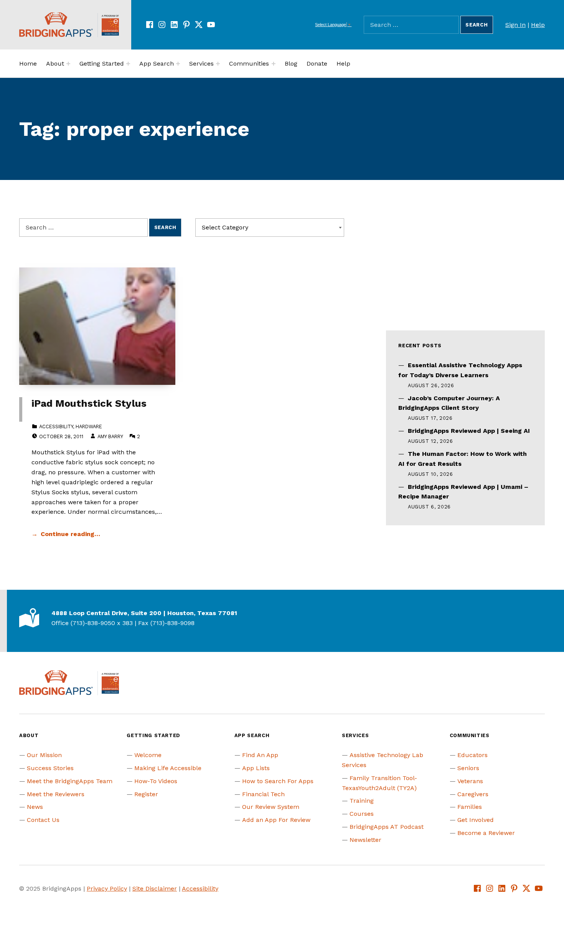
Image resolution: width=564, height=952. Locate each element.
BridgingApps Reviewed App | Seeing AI (469, 430)
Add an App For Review (276, 819)
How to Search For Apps (277, 781)
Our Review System (270, 806)
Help (538, 24)
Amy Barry (110, 436)
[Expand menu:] (68, 64)
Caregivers (472, 794)
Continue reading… (70, 534)
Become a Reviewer (486, 833)
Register (146, 794)
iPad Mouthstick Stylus (89, 403)
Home (28, 63)
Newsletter (365, 839)
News (35, 806)
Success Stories (50, 768)
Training (362, 800)
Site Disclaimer (154, 888)
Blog (291, 63)
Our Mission (44, 755)
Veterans (470, 781)
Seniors (468, 768)
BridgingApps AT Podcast (387, 826)
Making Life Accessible (167, 768)
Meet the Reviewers (55, 794)
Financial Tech (263, 794)
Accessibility (56, 426)
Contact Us (43, 819)
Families (469, 806)
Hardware (89, 426)
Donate (317, 63)
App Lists (256, 768)
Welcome (148, 755)
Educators (472, 755)
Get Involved (475, 819)
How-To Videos (155, 781)
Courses (362, 813)
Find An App (260, 755)
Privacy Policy (107, 888)
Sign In (515, 24)
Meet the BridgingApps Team (69, 781)
